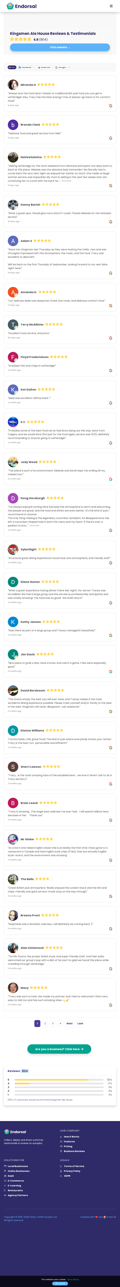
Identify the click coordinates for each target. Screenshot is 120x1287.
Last (80, 1023)
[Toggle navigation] (111, 6)
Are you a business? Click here (58, 1049)
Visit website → (60, 47)
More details (73, 1279)
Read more (66, 181)
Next (70, 1023)
